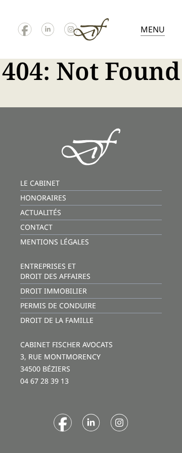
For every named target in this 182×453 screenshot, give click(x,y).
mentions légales (54, 241)
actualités (40, 212)
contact (36, 227)
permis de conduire (58, 305)
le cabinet (40, 183)
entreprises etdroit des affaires (55, 271)
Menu (153, 29)
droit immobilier (53, 291)
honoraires (43, 197)
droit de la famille (57, 320)
